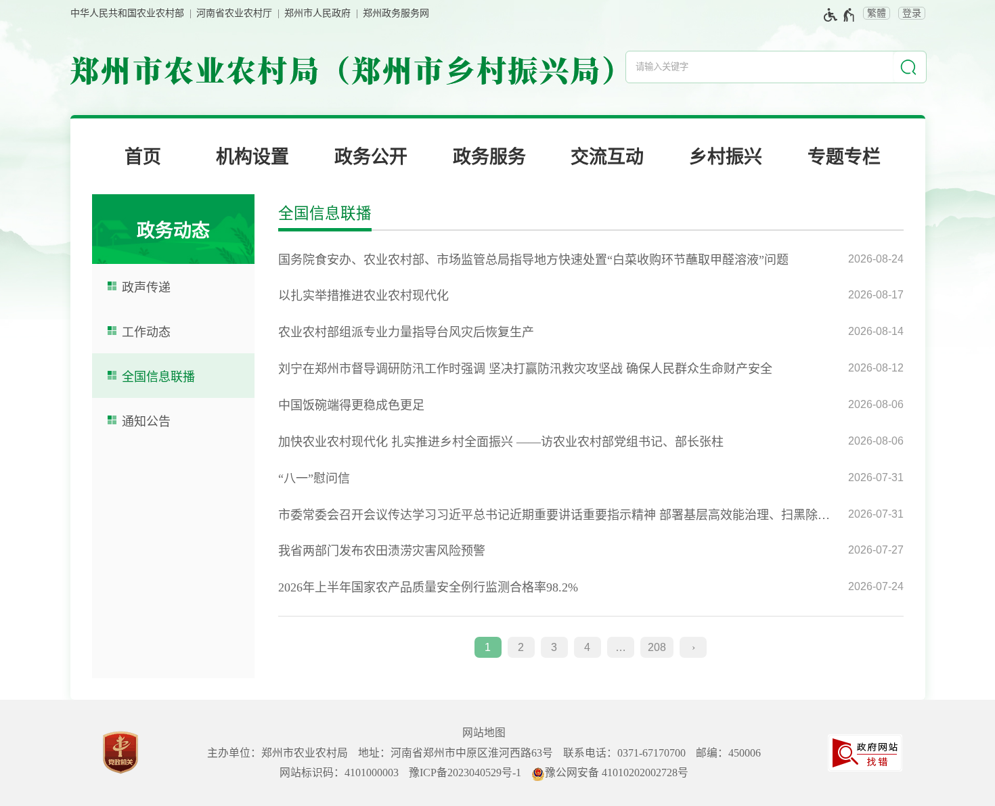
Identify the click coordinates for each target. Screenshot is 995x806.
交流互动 (607, 157)
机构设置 (252, 157)
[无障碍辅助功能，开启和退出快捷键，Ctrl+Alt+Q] (839, 15)
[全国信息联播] (173, 375)
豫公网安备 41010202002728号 (616, 772)
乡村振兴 (725, 157)
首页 (143, 157)
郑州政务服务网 (396, 13)
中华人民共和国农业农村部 (127, 13)
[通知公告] (173, 420)
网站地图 (484, 732)
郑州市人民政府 (317, 13)
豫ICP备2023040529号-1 (465, 772)
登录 (911, 13)
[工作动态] (173, 331)
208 (657, 647)
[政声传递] (173, 286)
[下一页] (693, 647)
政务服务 (489, 157)
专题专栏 (844, 157)
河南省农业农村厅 (234, 13)
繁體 (876, 13)
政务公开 (370, 157)
